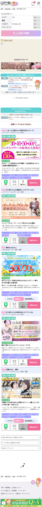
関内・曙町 (18, 249)
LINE (5, 184)
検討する (23, 184)
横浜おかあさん (11, 247)
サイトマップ (26, 493)
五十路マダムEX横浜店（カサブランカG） (20, 190)
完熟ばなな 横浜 (12, 369)
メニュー (38, 4)
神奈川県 (7, 9)
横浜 (22, 192)
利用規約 (7, 487)
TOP (2, 9)
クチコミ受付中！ (7, 343)
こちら (24, 92)
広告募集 (14, 490)
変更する (36, 17)
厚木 (22, 132)
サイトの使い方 (5, 490)
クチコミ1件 (5, 220)
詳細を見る (33, 183)
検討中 (33, 4)
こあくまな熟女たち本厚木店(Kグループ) (20, 130)
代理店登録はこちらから (15, 89)
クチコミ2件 (5, 400)
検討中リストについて (7, 493)
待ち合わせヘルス (8, 249)
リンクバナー (22, 490)
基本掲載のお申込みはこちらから (17, 83)
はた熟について (16, 487)
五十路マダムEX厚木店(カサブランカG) (19, 312)
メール (14, 184)
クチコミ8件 (5, 161)
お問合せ (18, 493)
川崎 (13, 9)
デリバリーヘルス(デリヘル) (11, 132)
